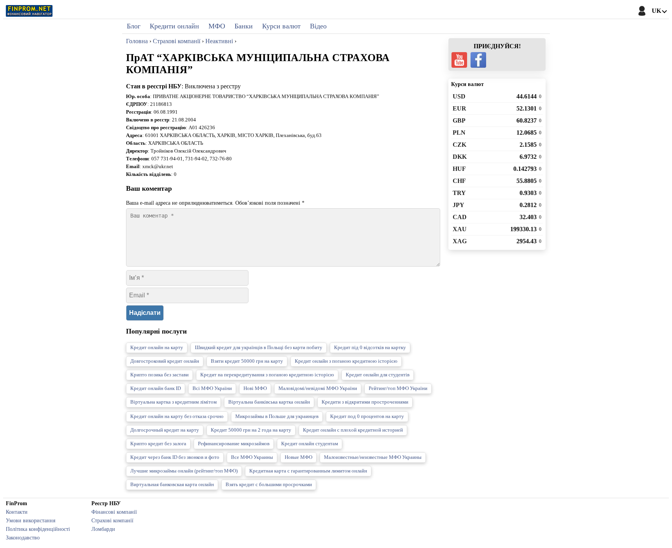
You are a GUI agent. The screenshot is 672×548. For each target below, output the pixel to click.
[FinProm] (29, 11)
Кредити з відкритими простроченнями (365, 402)
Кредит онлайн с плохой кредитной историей (353, 430)
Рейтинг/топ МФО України (398, 388)
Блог (133, 26)
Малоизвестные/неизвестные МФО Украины (373, 457)
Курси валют (281, 26)
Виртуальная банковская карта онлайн (172, 484)
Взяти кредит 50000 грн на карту (247, 361)
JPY (458, 205)
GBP (459, 120)
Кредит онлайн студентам (309, 443)
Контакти (17, 512)
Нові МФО (255, 388)
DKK (460, 156)
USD (459, 96)
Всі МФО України (212, 388)
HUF (459, 168)
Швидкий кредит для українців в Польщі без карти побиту (258, 347)
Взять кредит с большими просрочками (269, 484)
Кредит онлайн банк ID (155, 388)
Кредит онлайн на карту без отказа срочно (177, 416)
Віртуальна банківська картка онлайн (269, 402)
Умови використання (30, 520)
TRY (459, 193)
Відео (318, 26)
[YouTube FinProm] (459, 60)
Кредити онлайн (174, 26)
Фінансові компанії (114, 512)
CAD (460, 217)
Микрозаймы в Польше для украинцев (276, 416)
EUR (459, 108)
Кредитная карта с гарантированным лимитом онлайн (308, 471)
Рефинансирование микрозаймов (234, 443)
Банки (243, 26)
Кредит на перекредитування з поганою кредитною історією (267, 375)
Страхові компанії (112, 520)
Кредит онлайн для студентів (378, 375)
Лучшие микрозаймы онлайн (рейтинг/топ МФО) (184, 471)
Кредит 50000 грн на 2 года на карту (251, 430)
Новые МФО (298, 457)
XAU (460, 229)
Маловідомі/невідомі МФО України (317, 388)
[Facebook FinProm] (478, 60)
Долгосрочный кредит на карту (164, 430)
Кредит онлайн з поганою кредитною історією (346, 361)
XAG (460, 241)
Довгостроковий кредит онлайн (164, 361)
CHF (459, 180)
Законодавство (23, 537)
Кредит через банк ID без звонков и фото (174, 457)
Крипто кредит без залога (158, 443)
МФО (216, 26)
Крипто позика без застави (159, 375)
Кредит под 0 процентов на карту (367, 416)
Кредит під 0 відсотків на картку (370, 347)
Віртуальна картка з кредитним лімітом (173, 402)
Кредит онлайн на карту (156, 347)
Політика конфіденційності (38, 529)
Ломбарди (103, 529)
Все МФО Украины (252, 457)
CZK (459, 144)
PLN (459, 132)
